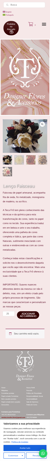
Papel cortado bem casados (10, 402)
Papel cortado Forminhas (9, 396)
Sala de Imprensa (32, 402)
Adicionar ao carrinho (28, 315)
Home (3, 387)
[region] (25, 440)
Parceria (29, 390)
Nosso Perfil (30, 387)
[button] (42, 124)
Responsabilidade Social (34, 396)
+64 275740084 (31, 417)
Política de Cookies (19, 442)
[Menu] (44, 24)
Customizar (13, 455)
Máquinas (4, 390)
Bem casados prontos (8, 399)
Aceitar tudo (25, 448)
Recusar (36, 455)
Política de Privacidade (34, 393)
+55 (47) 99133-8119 (8, 414)
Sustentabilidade (31, 399)
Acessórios (5, 405)
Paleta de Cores (31, 405)
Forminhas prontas (7, 393)
